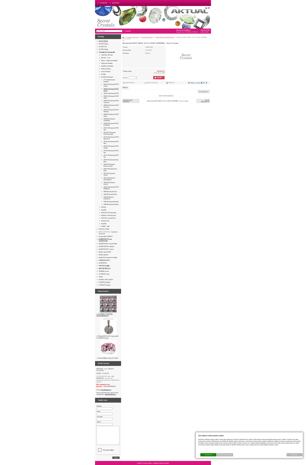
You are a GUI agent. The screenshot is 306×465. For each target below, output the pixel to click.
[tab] (125, 87)
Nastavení (294, 454)
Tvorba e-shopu (147, 463)
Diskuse (125, 87)
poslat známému (130, 82)
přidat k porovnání (152, 82)
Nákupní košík (205, 30)
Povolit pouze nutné (225, 454)
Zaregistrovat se (180, 32)
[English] (209, 8)
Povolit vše (208, 454)
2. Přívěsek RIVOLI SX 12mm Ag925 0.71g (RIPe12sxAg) (107, 337)
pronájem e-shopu (158, 463)
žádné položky (205, 32)
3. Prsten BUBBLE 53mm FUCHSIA (107, 358)
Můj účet (195, 32)
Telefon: (99, 422)
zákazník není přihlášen (183, 30)
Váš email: (100, 417)
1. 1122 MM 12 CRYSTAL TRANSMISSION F (104, 315)
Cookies (139, 463)
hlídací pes (171, 82)
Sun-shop (166, 463)
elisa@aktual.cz (106, 390)
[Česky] (206, 8)
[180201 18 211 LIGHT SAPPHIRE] (185, 56)
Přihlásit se (189, 32)
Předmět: (99, 406)
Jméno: (99, 411)
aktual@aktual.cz (110, 394)
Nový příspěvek (203, 91)
